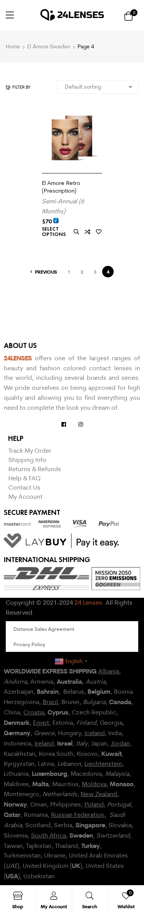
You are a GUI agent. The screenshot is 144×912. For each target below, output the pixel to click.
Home (13, 46)
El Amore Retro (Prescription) (61, 186)
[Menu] (10, 15)
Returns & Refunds (34, 469)
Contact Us (24, 487)
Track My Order (29, 450)
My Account (25, 496)
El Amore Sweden (48, 46)
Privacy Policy (29, 644)
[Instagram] (80, 424)
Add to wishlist (98, 232)
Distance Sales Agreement (43, 629)
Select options (54, 231)
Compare (87, 232)
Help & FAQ (24, 478)
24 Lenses (88, 602)
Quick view (76, 232)
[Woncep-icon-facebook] (63, 424)
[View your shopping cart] (128, 15)
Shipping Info (27, 459)
